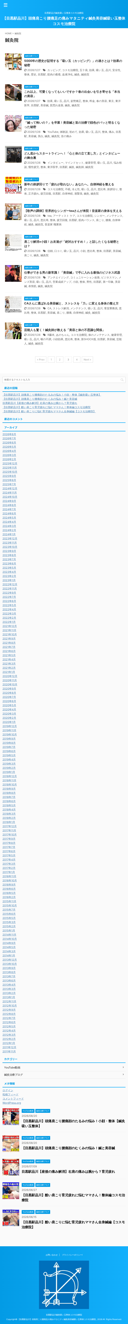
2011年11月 (9, 1051)
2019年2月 (9, 768)
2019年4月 (9, 759)
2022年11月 (9, 588)
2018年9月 (9, 788)
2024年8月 (9, 505)
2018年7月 (9, 797)
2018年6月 (9, 801)
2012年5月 (9, 1026)
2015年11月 (9, 901)
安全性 (116, 70)
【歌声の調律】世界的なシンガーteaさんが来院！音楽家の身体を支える (73, 211)
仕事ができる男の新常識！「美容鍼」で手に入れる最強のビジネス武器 (72, 272)
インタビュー (56, 162)
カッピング (54, 70)
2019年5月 (9, 755)
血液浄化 (67, 74)
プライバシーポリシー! (72, 1255)
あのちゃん (62, 334)
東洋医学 (52, 167)
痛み (111, 131)
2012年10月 (9, 1005)
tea (50, 215)
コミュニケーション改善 (85, 277)
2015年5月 (9, 918)
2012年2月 (9, 1039)
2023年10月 (9, 546)
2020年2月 (9, 717)
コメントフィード (13, 1098)
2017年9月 (9, 838)
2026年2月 (9, 459)
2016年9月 (9, 884)
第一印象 (108, 281)
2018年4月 (9, 809)
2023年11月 (9, 542)
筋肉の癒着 (54, 74)
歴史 (33, 74)
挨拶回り (112, 189)
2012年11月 (9, 1001)
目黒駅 (42, 74)
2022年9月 (9, 592)
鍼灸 (77, 74)
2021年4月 (9, 659)
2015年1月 (8, 930)
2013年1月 (8, 997)
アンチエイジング (58, 277)
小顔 (83, 251)
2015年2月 (9, 926)
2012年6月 (9, 1022)
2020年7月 (9, 697)
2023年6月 (9, 563)
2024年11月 (9, 492)
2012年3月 (9, 1034)
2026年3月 (9, 455)
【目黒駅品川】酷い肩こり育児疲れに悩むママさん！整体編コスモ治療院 (46, 407)
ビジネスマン (109, 277)
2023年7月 (9, 559)
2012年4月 (9, 1030)
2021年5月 (9, 655)
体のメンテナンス (99, 334)
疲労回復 (45, 193)
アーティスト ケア (64, 215)
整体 (27, 74)
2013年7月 (9, 976)
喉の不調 (45, 339)
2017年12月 (9, 826)
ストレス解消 (61, 308)
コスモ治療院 (70, 70)
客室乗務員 (111, 308)
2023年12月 (9, 538)
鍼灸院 (85, 74)
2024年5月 (9, 517)
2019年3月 (9, 763)
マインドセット (74, 162)
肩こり (100, 220)
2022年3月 (9, 613)
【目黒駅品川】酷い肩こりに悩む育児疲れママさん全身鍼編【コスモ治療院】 (49, 411)
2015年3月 (9, 922)
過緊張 (78, 193)
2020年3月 (9, 713)
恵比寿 (102, 189)
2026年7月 (9, 438)
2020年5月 (9, 705)
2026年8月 (9, 434)
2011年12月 (9, 1047)
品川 (108, 70)
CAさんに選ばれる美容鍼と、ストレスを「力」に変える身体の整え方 (71, 303)
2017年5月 (9, 855)
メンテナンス (114, 215)
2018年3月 (9, 813)
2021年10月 (9, 634)
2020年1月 (9, 722)
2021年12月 (9, 626)
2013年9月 (9, 968)
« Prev (40, 359)
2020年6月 (9, 701)
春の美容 (101, 101)
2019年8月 (9, 742)
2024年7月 (9, 509)
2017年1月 (8, 872)
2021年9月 (9, 638)
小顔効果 (58, 339)
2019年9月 (9, 738)
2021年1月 (8, 672)
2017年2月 (9, 868)
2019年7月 (9, 747)
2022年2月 (9, 617)
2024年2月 (9, 530)
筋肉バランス (86, 220)
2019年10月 (9, 734)
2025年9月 (9, 476)
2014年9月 (9, 943)
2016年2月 (9, 897)
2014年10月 (9, 938)
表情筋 (32, 286)
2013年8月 (9, 972)
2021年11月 (9, 630)
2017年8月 (9, 843)
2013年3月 (9, 989)
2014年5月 (9, 947)
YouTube (53, 131)
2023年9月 (9, 551)
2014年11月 (9, 934)
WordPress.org (11, 1102)
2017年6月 (9, 851)
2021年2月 (9, 667)
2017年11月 (9, 830)
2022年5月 (9, 605)
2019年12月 (9, 726)
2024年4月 (9, 521)
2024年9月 (9, 501)
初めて (73, 131)
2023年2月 (9, 576)
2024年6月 (9, 513)
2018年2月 (9, 818)
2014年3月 (9, 951)
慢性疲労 (33, 167)
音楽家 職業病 (53, 224)
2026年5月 (9, 446)
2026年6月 (9, 442)
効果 (91, 70)
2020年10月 (9, 684)
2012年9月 (9, 1009)
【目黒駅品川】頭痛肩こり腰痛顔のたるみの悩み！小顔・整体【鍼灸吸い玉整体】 (51, 394)
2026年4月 (9, 451)
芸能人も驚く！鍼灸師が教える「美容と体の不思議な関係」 (64, 330)
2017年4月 (9, 859)
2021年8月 (9, 642)
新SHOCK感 (88, 339)
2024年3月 (9, 526)
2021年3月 (9, 663)
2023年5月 (9, 567)
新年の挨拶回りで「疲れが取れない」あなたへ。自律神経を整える (69, 184)
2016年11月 (9, 876)
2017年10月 (9, 834)
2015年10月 (9, 905)
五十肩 (84, 70)
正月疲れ (33, 193)
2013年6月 (9, 980)
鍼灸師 (80, 167)
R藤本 (51, 334)
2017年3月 (9, 863)
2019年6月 (9, 751)
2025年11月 (9, 467)
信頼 (50, 251)
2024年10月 (9, 496)
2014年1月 (8, 955)
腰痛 (108, 220)
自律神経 (67, 193)
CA (49, 308)
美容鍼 (44, 105)
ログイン (7, 1090)
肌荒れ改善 (56, 105)
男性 (89, 281)
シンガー (99, 215)
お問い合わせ (52, 1255)
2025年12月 (9, 463)
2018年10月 (9, 784)
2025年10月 (9, 471)
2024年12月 (9, 488)
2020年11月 (9, 680)
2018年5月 (9, 805)
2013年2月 (9, 993)
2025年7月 (9, 484)
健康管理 (90, 162)
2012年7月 (9, 1018)
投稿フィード (10, 1094)
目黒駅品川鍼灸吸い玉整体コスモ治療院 (64, 1314)
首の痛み (66, 136)
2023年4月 (9, 572)
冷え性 (76, 189)
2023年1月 (9, 580)
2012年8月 (9, 1014)
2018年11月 (9, 780)
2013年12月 (9, 959)
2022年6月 (9, 601)
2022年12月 (9, 584)
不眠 (67, 189)
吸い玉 (100, 70)
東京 (111, 101)
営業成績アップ (62, 281)
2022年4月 (9, 609)
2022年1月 (9, 622)
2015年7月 (9, 909)
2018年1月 (8, 822)
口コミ (58, 251)
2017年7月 (8, 847)
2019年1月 (8, 772)
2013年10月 (9, 964)
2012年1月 (8, 1043)
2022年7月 (9, 597)
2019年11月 (9, 730)
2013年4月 (9, 984)
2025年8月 (9, 480)
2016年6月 (9, 888)
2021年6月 (9, 651)
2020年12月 (9, 676)
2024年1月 (9, 534)
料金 (92, 101)
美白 (40, 136)
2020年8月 (9, 692)
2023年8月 (9, 555)
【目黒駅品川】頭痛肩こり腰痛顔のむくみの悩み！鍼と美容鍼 (39, 399)
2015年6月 (9, 913)
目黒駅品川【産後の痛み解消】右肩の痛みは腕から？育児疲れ (39, 403)
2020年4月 (9, 709)
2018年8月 (9, 793)
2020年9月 (9, 688)
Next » (87, 359)
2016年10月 (9, 880)
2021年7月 (9, 647)
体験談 (64, 131)
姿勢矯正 (75, 101)
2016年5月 (9, 893)
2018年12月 (9, 776)
